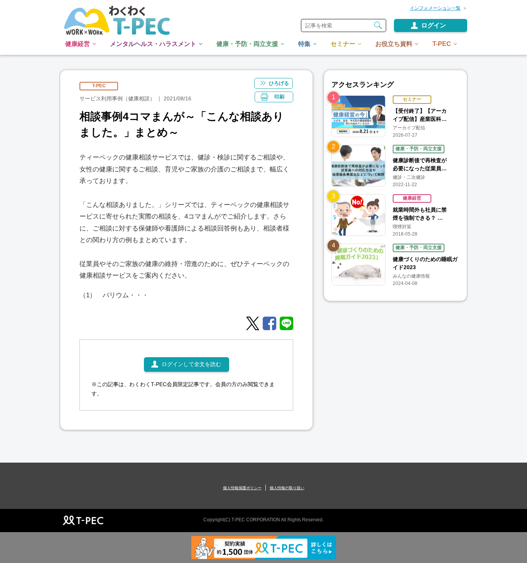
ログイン (433, 25)
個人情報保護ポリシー (242, 488)
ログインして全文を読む (191, 364)
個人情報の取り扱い (287, 488)
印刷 (279, 97)
